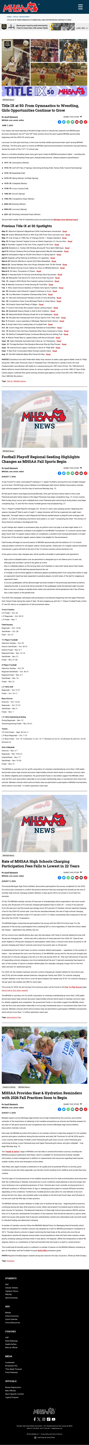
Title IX (10, 381)
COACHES (10, 1331)
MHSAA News (24, 17)
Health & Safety (9, 1087)
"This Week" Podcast (13, 1369)
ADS (7, 1306)
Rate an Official (11, 1347)
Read (65, 231)
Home (9, 17)
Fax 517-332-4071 (45, 1428)
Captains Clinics (11, 1291)
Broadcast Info (11, 1366)
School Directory (12, 1316)
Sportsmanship (11, 1298)
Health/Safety (10, 1344)
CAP (7, 1337)
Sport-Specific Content (14, 1394)
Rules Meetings (11, 1341)
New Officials (10, 1391)
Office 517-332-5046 (33, 1428)
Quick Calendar (11, 1319)
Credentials (10, 1362)
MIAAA (8, 1313)
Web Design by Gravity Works (46, 1437)
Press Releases (11, 1372)
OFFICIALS (10, 1381)
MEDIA (8, 1356)
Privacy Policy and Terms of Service (51, 1434)
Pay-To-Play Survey (73, 987)
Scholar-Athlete (11, 1288)
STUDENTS (10, 1278)
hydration (10, 1261)
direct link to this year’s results (14, 990)
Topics (15, 17)
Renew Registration (13, 1387)
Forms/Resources (12, 1323)
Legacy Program (12, 1397)
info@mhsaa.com (56, 1428)
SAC (7, 1284)
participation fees (14, 1017)
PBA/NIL (8, 1294)
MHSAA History (20, 381)
